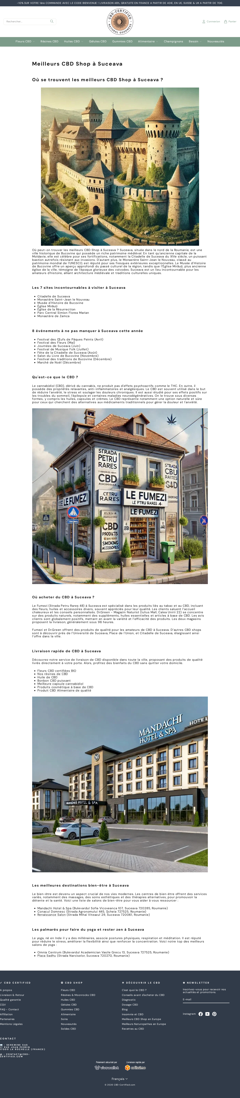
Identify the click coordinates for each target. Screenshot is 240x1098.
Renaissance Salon (51, 915)
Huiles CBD (72, 41)
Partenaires (7, 1019)
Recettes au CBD (133, 1028)
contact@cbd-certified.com (15, 1055)
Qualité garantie (10, 999)
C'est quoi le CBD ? (134, 990)
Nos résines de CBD (52, 674)
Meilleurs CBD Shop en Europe (141, 1019)
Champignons (173, 41)
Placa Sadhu (46, 956)
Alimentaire (146, 41)
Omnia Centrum (49, 952)
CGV (3, 1004)
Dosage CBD (130, 1004)
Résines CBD (50, 41)
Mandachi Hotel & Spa (54, 908)
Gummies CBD (122, 41)
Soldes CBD (68, 1028)
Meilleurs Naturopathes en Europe (144, 1024)
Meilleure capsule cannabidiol (60, 684)
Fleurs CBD (23, 41)
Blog (125, 1009)
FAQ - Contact (9, 1009)
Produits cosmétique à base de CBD (65, 687)
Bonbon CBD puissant (54, 680)
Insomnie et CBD (133, 1014)
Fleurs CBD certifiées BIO (56, 671)
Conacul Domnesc (51, 911)
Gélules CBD (98, 41)
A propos (6, 990)
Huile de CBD (47, 677)
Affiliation (6, 1014)
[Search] (52, 21)
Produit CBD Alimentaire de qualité (64, 690)
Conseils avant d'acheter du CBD (143, 995)
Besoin (193, 41)
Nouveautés (215, 41)
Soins (64, 1019)
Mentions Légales (11, 1024)
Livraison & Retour (12, 995)
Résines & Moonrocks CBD (78, 995)
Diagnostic (129, 999)
